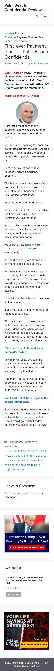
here (19, 417)
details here (33, 244)
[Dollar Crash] (27, 648)
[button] (37, 16)
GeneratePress (32, 666)
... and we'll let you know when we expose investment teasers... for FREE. (25, 580)
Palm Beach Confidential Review (23, 7)
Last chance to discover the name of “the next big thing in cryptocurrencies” (23, 465)
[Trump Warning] (27, 551)
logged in (26, 493)
